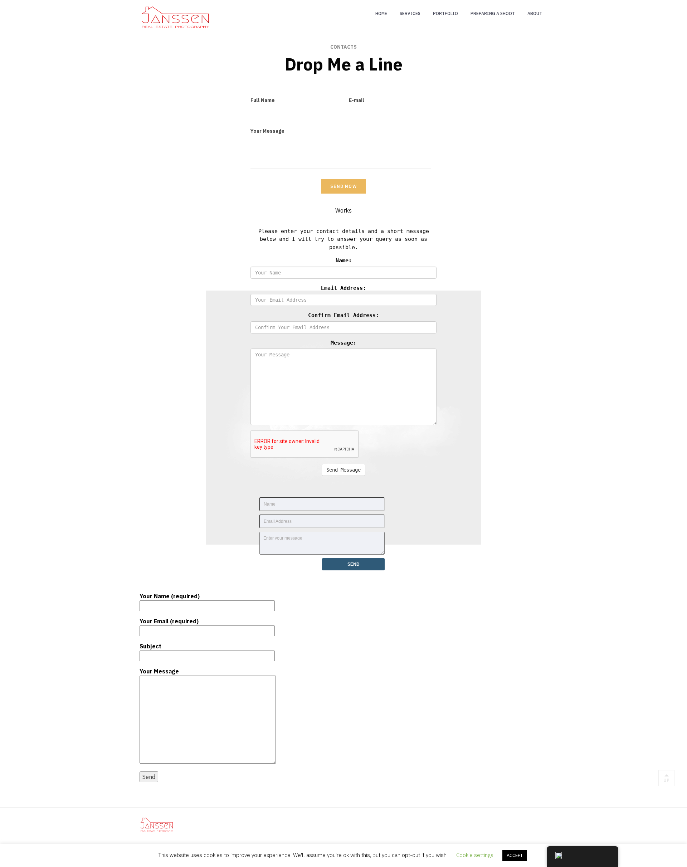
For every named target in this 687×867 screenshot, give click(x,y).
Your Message (267, 131)
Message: (343, 343)
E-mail (356, 100)
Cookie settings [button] (474, 855)
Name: (344, 260)
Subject (150, 646)
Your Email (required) (169, 621)
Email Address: (343, 288)
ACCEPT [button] (515, 855)
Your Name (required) (170, 596)
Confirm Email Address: (343, 315)
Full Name (262, 100)
